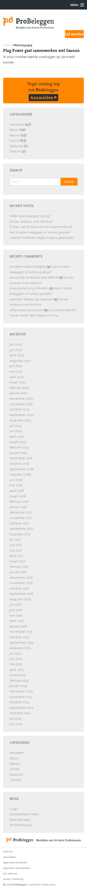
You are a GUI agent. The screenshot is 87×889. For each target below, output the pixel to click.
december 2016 (21, 578)
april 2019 (17, 436)
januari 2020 (18, 393)
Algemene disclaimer (15, 862)
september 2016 (22, 594)
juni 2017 (16, 545)
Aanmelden (42, 97)
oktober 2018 (19, 464)
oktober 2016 (19, 588)
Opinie (14, 141)
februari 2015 (19, 680)
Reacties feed (20, 820)
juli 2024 (16, 344)
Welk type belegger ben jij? (30, 216)
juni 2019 (16, 431)
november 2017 (21, 518)
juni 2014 (16, 724)
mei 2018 (16, 485)
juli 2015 (15, 653)
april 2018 (17, 491)
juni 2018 (16, 480)
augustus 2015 (20, 648)
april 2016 (17, 621)
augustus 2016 (20, 599)
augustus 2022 (20, 361)
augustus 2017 (20, 534)
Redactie (16, 146)
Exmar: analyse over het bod (31, 221)
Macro (14, 130)
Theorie (15, 151)
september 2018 (21, 469)
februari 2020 (19, 388)
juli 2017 (15, 539)
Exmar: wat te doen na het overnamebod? (41, 227)
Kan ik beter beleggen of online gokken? (40, 232)
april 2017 (16, 556)
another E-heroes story (43, 884)
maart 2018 (18, 496)
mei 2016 (16, 615)
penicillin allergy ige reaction (31, 299)
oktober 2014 (19, 702)
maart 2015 (18, 675)
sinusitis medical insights (28, 267)
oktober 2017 (19, 523)
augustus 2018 (20, 474)
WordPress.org (21, 825)
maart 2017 (18, 561)
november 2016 (21, 583)
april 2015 (16, 670)
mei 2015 (16, 664)
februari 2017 (19, 567)
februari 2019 (19, 447)
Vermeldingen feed (24, 814)
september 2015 (21, 643)
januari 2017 (18, 572)
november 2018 (21, 458)
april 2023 (17, 355)
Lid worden (74, 34)
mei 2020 (16, 371)
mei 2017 (16, 550)
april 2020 (17, 377)
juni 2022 (16, 366)
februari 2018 (19, 501)
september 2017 (21, 529)
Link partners (10, 873)
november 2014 (21, 697)
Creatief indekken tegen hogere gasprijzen (42, 238)
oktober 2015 (19, 637)
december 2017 (21, 512)
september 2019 (22, 415)
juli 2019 (15, 426)
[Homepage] (43, 22)
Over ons (8, 851)
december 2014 (21, 691)
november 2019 (21, 404)
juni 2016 (16, 610)
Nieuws (15, 135)
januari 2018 (18, 507)
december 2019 (21, 399)
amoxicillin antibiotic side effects (34, 277)
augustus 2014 (20, 713)
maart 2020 (18, 382)
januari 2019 (18, 453)
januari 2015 (18, 686)
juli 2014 (15, 718)
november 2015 (21, 632)
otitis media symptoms (26, 310)
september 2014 (21, 708)
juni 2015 (16, 659)
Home (7, 45)
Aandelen (17, 124)
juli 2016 (15, 604)
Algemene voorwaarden (16, 868)
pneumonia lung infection (29, 288)
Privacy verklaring (13, 879)
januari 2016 (18, 626)
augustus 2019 (20, 420)
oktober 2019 (19, 409)
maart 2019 (18, 442)
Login (14, 809)
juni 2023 (16, 350)
